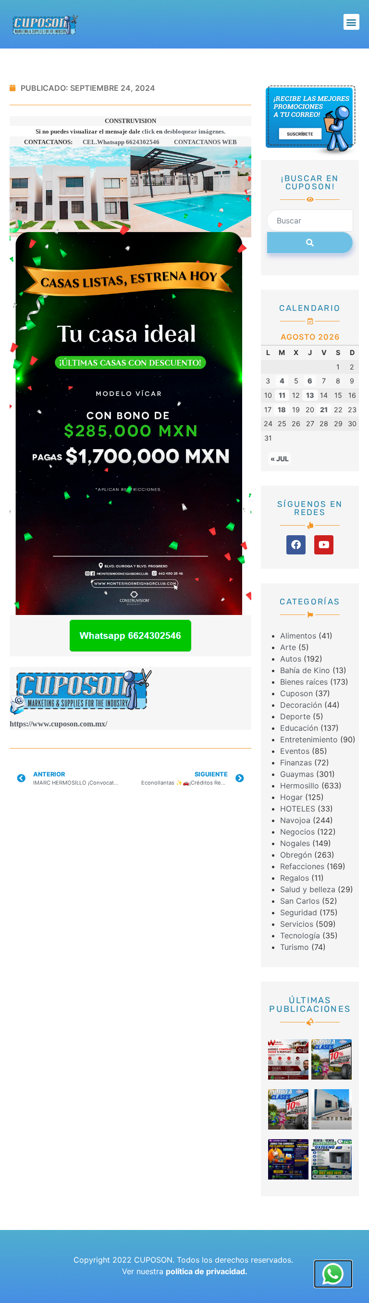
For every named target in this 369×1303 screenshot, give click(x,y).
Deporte (295, 716)
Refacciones (302, 866)
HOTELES (297, 808)
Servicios (296, 924)
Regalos (294, 878)
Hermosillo (299, 785)
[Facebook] (296, 544)
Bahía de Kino (305, 670)
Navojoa (295, 820)
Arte (288, 647)
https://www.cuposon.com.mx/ (58, 724)
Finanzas (296, 762)
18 (282, 410)
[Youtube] (323, 544)
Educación (299, 728)
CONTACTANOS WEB (205, 142)
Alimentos (298, 635)
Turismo (294, 947)
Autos (290, 659)
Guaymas (297, 774)
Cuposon (296, 693)
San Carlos (300, 901)
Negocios (297, 831)
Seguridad (298, 912)
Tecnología (300, 935)
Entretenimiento (309, 739)
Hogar (291, 797)
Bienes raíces (304, 682)
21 (324, 410)
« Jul (280, 459)
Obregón (296, 855)
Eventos (294, 751)
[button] (351, 22)
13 (310, 395)
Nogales (295, 843)
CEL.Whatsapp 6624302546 (122, 142)
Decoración (301, 705)
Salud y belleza (307, 889)
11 (282, 395)
